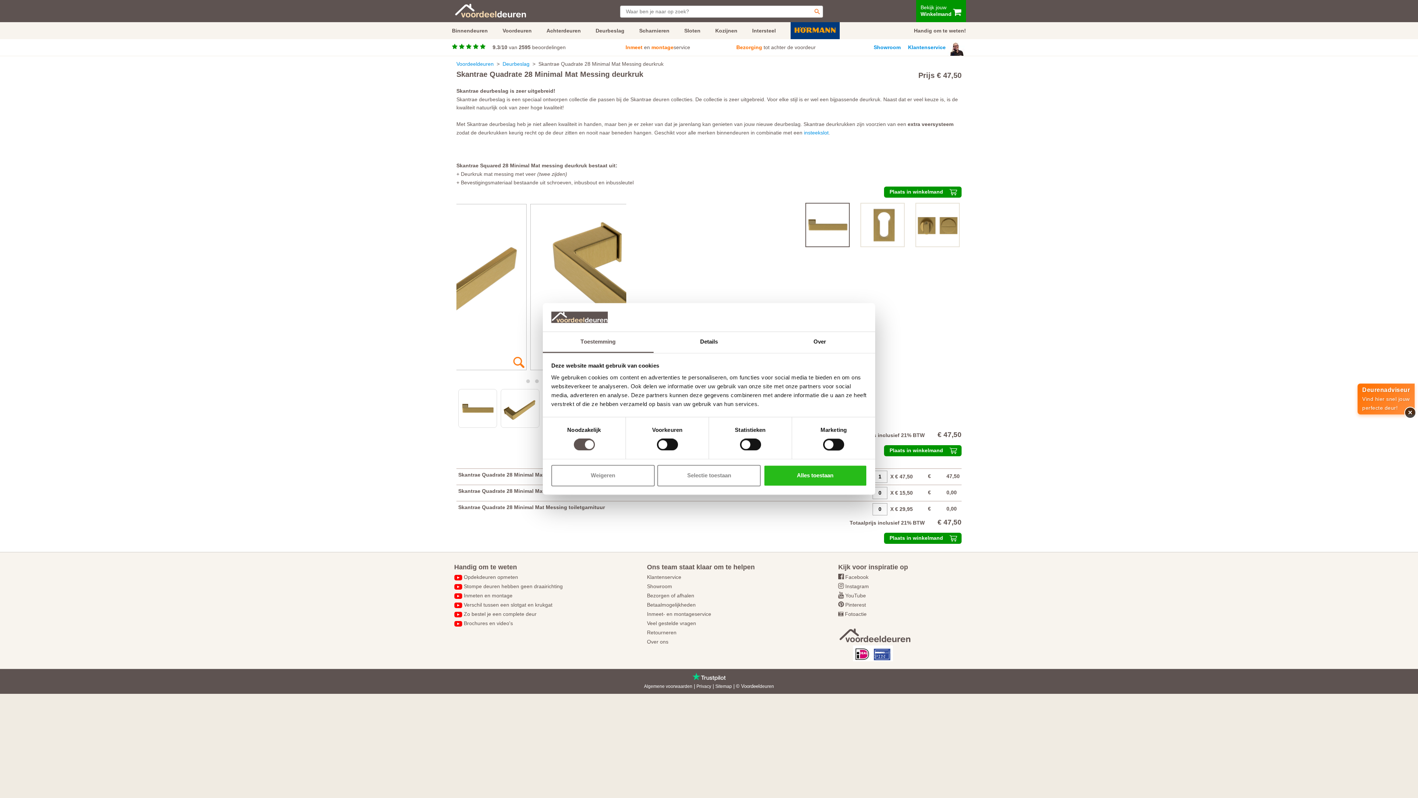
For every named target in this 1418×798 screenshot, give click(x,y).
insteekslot (816, 133)
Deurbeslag (516, 64)
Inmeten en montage (488, 595)
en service (658, 47)
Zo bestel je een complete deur (500, 614)
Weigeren (603, 475)
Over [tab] (820, 341)
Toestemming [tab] (598, 341)
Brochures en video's (488, 623)
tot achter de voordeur (776, 47)
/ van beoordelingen (529, 47)
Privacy (703, 686)
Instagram (857, 586)
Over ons (657, 642)
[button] (528, 381)
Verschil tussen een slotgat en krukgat (508, 605)
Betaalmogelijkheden (671, 605)
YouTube (855, 595)
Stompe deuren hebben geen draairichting (513, 586)
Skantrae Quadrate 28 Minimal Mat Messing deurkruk (524, 475)
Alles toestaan (815, 475)
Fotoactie (856, 614)
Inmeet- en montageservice (679, 614)
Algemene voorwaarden (668, 686)
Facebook (857, 577)
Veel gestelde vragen (671, 623)
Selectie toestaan (709, 475)
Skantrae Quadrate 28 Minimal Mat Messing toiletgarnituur (531, 507)
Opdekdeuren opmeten (491, 577)
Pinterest (855, 605)
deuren (767, 686)
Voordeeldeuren (475, 64)
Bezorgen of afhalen (670, 595)
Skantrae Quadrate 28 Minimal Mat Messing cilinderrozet (529, 491)
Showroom (887, 47)
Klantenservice (927, 47)
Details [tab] (709, 341)
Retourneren (662, 632)
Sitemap (723, 686)
